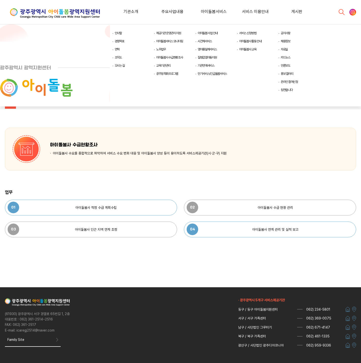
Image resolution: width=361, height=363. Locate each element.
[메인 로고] (55, 13)
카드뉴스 (285, 57)
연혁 (117, 49)
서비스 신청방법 (247, 33)
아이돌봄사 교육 (247, 49)
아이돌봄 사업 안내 (208, 33)
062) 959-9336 (318, 345)
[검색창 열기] (342, 12)
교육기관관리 (163, 65)
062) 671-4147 (318, 327)
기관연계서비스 (206, 65)
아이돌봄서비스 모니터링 (169, 41)
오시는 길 (120, 65)
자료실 (284, 49)
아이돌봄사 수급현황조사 (169, 57)
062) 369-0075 (318, 318)
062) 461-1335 (318, 336)
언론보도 (285, 65)
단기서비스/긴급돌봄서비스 (212, 73)
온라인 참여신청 (289, 81)
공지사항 (285, 33)
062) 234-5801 (318, 309)
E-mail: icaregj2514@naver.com (30, 330)
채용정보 (285, 41)
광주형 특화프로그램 (167, 73)
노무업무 (161, 49)
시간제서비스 (205, 41)
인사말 (118, 33)
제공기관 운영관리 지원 (168, 33)
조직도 (118, 57)
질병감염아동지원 (207, 57)
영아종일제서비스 (207, 49)
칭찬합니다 (287, 89)
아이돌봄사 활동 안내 (250, 41)
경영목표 (119, 41)
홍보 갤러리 (287, 73)
